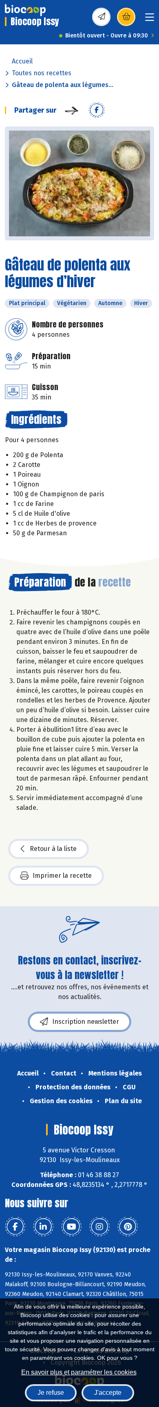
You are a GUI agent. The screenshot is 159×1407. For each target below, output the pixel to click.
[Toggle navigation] (149, 20)
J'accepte (107, 1392)
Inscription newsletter (85, 1021)
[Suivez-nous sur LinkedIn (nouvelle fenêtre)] (43, 1227)
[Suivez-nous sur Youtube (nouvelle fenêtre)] (71, 1227)
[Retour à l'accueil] (25, 10)
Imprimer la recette (62, 875)
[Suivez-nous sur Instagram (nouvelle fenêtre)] (99, 1227)
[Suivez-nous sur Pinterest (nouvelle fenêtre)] (127, 1227)
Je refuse (51, 1392)
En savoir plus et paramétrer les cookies (79, 1372)
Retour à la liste (53, 849)
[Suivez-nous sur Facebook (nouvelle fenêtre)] (15, 1227)
